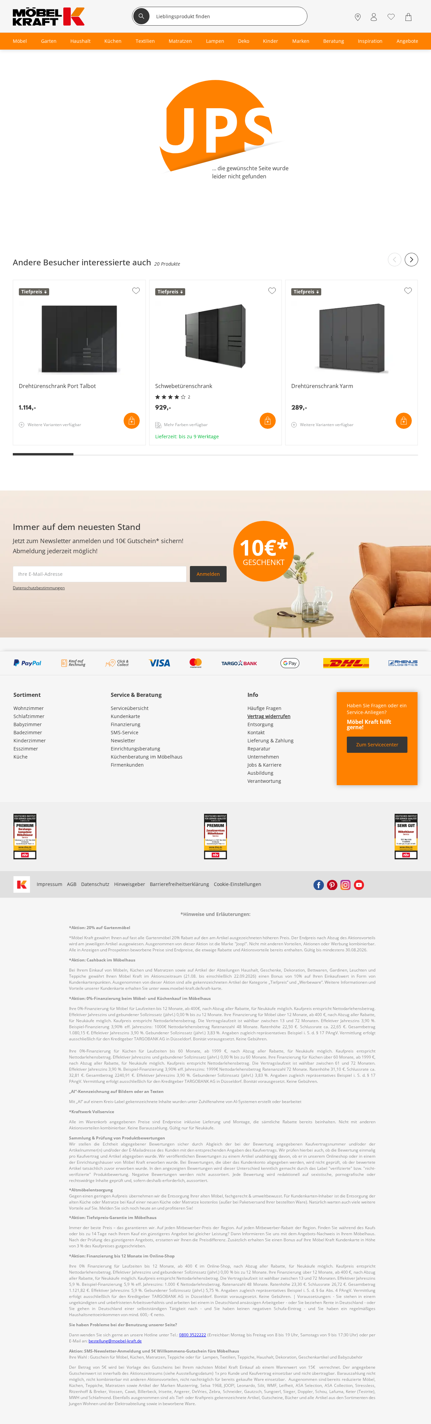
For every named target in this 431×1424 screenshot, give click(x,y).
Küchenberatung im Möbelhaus (147, 756)
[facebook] (318, 884)
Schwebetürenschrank (175, 443)
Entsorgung (260, 724)
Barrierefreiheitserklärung (179, 884)
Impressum (49, 884)
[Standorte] (358, 17)
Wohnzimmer (28, 708)
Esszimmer (25, 748)
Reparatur (258, 748)
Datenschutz (95, 884)
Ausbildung (260, 773)
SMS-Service (124, 732)
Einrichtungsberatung (135, 748)
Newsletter (123, 740)
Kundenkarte (125, 716)
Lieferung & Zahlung (270, 740)
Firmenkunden (127, 765)
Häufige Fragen (264, 708)
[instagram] (345, 884)
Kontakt (256, 732)
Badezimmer (27, 732)
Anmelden (208, 574)
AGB (71, 884)
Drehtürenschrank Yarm (313, 443)
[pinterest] (332, 884)
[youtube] (359, 884)
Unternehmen (263, 756)
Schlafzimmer (28, 716)
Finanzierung (125, 724)
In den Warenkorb (132, 421)
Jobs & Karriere (264, 765)
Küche (20, 756)
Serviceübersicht (129, 708)
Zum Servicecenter (377, 744)
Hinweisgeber (129, 884)
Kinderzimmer (29, 740)
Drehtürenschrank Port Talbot (47, 443)
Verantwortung (264, 781)
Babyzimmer (27, 724)
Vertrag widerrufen (269, 716)
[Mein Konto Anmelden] (374, 17)
